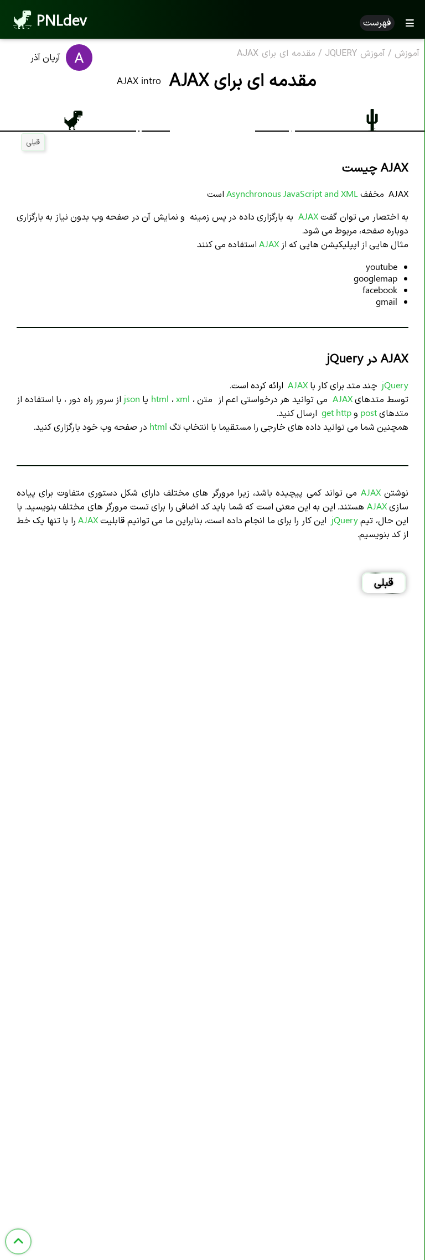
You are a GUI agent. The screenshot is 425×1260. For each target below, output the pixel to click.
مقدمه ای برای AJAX (276, 53)
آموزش (407, 53)
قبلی (33, 141)
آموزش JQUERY (355, 53)
